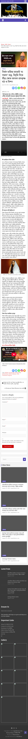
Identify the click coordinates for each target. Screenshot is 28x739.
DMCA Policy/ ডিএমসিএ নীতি (7, 630)
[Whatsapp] (19, 88)
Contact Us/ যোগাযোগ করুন (7, 626)
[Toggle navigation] (3, 20)
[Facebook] (13, 88)
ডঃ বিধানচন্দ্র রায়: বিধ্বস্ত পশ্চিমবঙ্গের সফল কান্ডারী (14, 388)
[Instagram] (21, 88)
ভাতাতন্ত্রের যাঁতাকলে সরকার (9, 559)
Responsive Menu (25, 1)
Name (4, 420)
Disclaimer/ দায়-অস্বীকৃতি (6, 628)
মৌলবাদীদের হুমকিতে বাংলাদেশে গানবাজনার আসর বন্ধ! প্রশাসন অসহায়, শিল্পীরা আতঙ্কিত (12, 485)
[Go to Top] (25, 732)
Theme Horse (15, 735)
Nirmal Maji (18, 372)
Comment (5, 402)
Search (24, 459)
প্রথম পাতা (3, 634)
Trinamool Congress (7, 375)
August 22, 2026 (6, 561)
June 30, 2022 (5, 85)
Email (4, 426)
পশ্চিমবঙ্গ (4, 69)
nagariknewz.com (13, 85)
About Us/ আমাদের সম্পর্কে (7, 624)
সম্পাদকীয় (4, 555)
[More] (24, 88)
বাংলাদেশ (4, 481)
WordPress (19, 736)
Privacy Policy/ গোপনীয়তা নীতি (8, 632)
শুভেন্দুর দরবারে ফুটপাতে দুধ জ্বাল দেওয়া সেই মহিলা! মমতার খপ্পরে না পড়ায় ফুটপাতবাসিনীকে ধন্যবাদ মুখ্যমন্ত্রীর (13, 535)
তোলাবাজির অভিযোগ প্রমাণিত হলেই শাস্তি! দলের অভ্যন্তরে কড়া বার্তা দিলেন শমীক (13, 510)
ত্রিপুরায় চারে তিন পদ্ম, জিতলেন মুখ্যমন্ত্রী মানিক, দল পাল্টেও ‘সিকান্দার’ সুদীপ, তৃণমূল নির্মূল (14, 383)
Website (4, 433)
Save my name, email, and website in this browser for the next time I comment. (12, 441)
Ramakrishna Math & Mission (9, 374)
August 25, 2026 (6, 488)
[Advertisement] (14, 32)
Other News (6, 465)
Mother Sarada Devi (10, 372)
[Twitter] (16, 88)
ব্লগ (1, 636)
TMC (18, 374)
